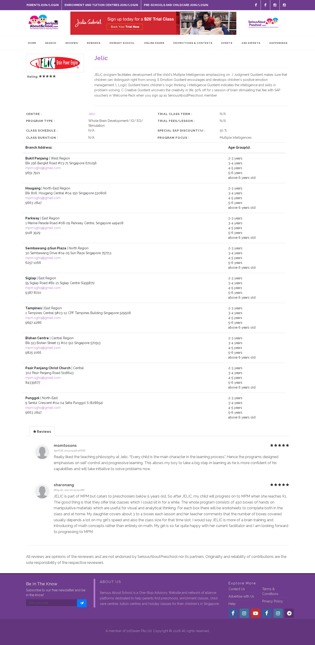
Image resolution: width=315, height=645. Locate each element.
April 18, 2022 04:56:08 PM (69, 450)
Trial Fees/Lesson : (176, 121)
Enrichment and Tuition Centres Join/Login (101, 5)
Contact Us (237, 589)
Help (232, 604)
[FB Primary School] (265, 5)
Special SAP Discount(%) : (181, 130)
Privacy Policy (272, 601)
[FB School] (256, 5)
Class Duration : (42, 137)
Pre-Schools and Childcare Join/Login (176, 5)
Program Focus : (173, 137)
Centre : (34, 114)
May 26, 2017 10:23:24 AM (69, 490)
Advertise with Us (241, 596)
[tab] (42, 431)
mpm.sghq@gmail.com (43, 168)
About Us (110, 582)
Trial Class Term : (175, 114)
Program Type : (40, 121)
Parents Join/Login (43, 5)
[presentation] (42, 431)
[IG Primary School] (284, 5)
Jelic (91, 114)
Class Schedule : (42, 130)
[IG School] (274, 5)
